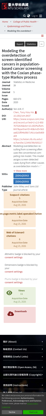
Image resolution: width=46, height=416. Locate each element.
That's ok (33, 412)
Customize (6, 407)
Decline (12, 412)
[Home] (15, 5)
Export (20, 44)
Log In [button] (35, 15)
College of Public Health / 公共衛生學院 (26, 21)
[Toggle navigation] (40, 15)
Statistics (31, 44)
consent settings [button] (13, 257)
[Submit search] (24, 15)
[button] (20, 170)
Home (5, 21)
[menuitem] (28, 15)
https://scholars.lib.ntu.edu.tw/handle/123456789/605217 (27, 141)
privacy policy (32, 403)
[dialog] (23, 404)
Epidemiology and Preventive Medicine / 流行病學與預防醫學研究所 (20, 26)
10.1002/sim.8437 (22, 115)
